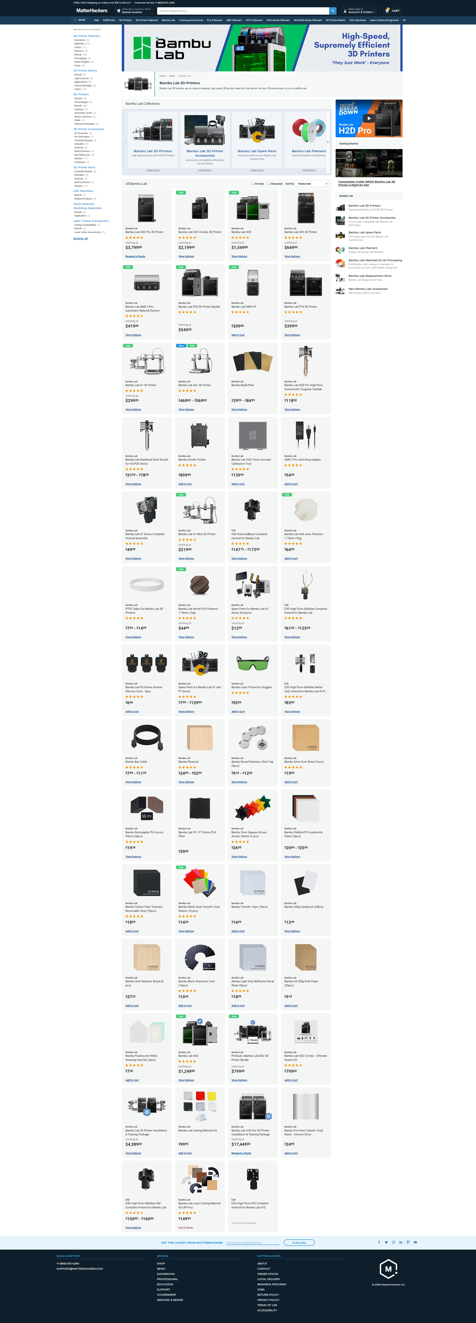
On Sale (259, 183)
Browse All (80, 238)
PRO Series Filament (278, 20)
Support (163, 1289)
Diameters (81, 40)
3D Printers (125, 20)
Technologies (83, 102)
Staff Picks (109, 20)
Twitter (386, 1242)
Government (166, 1294)
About (262, 1263)
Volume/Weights (85, 85)
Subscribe (299, 1242)
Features (81, 50)
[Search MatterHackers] (333, 11)
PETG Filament (254, 20)
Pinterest (408, 1242)
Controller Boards (85, 140)
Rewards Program (271, 1284)
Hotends (80, 147)
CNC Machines (357, 20)
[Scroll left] (125, 142)
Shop (161, 1263)
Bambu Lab (168, 20)
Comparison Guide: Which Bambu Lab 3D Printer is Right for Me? (366, 183)
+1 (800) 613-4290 (165, 2)
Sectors (80, 98)
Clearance (277, 183)
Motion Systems (85, 116)
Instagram (393, 1242)
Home (163, 76)
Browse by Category (87, 29)
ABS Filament (234, 20)
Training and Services (191, 20)
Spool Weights (84, 61)
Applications (82, 81)
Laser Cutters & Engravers (384, 20)
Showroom (166, 1274)
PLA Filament (214, 20)
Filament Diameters (86, 123)
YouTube (415, 1242)
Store (172, 76)
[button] (133, 11)
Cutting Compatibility (87, 225)
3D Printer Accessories (88, 129)
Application (82, 215)
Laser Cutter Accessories (89, 232)
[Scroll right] (328, 142)
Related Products (85, 198)
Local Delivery (268, 1279)
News (161, 1268)
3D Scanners (83, 133)
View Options (186, 256)
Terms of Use (267, 1305)
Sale (96, 20)
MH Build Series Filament (308, 20)
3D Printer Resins (335, 20)
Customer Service (144, 2)
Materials (82, 43)
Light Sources (83, 78)
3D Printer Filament (147, 20)
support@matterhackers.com (80, 1268)
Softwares (81, 162)
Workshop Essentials (87, 208)
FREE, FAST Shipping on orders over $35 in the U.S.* (102, 2)
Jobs (261, 1289)
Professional (167, 1279)
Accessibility (267, 1310)
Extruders (81, 143)
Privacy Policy (268, 1300)
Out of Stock (185, 1227)
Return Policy (268, 1294)
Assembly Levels (85, 112)
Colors (80, 47)
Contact (263, 1268)
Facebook (379, 1242)
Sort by (290, 183)
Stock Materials (83, 204)
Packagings (82, 58)
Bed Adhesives (84, 154)
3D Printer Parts (84, 167)
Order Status (267, 1274)
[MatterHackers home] (92, 11)
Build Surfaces (84, 151)
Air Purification (84, 136)
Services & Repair (170, 1300)
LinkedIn (401, 1242)
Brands (80, 54)
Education (165, 1284)
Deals (79, 65)
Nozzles (81, 158)
